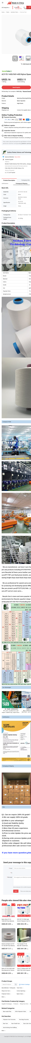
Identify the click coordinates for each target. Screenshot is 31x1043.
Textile (7, 12)
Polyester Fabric (6, 994)
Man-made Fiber (7, 1011)
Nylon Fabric (20, 994)
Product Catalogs (25, 984)
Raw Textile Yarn (15, 1023)
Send (16, 891)
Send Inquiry (16, 87)
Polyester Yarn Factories (9, 1019)
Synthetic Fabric (14, 12)
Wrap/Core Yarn (6, 991)
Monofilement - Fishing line (8, 988)
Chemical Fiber (23, 12)
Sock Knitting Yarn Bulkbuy (10, 1027)
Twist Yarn (19, 988)
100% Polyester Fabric (20, 1011)
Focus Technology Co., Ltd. (21, 1036)
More (3, 1030)
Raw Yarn (5, 1023)
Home (3, 12)
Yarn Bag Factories (24, 1019)
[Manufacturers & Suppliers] (15, 3)
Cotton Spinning (21, 991)
